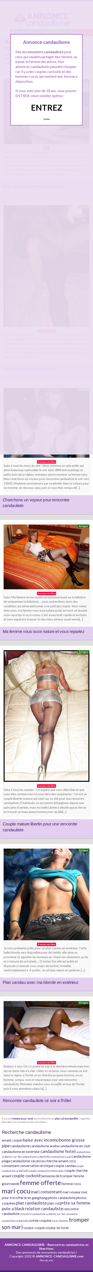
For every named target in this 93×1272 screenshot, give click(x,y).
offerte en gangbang (31, 1197)
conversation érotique (36, 1165)
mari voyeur (72, 1192)
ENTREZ (46, 107)
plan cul (53, 1203)
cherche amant (56, 1161)
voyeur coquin (34, 1227)
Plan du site (46, 1260)
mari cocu (16, 1191)
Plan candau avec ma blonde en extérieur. (41, 982)
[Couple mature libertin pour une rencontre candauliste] (46, 717)
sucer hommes (60, 1220)
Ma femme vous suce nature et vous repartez (43, 631)
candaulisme (20, 1146)
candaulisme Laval (60, 1156)
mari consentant (46, 1191)
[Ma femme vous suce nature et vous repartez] (46, 558)
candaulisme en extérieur (21, 1151)
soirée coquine (40, 1220)
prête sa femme (75, 1202)
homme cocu (71, 1183)
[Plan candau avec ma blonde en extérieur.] (46, 895)
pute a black (13, 1208)
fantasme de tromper (56, 1176)
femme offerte (40, 1182)
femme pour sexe (22, 1118)
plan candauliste (31, 1202)
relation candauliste (44, 1208)
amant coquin (12, 1140)
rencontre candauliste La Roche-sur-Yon (42, 1213)
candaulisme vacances (28, 1161)
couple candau (65, 1165)
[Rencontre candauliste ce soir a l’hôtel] (46, 1031)
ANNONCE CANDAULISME (25, 1245)
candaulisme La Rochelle (36, 1156)
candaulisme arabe (44, 1146)
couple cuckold (26, 1175)
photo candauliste (61, 1197)
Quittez (46, 119)
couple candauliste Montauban (46, 1170)
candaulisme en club (74, 1146)
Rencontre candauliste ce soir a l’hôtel (37, 1100)
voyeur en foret (57, 1227)
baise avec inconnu (41, 1139)
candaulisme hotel (57, 1151)
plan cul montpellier (67, 1118)
